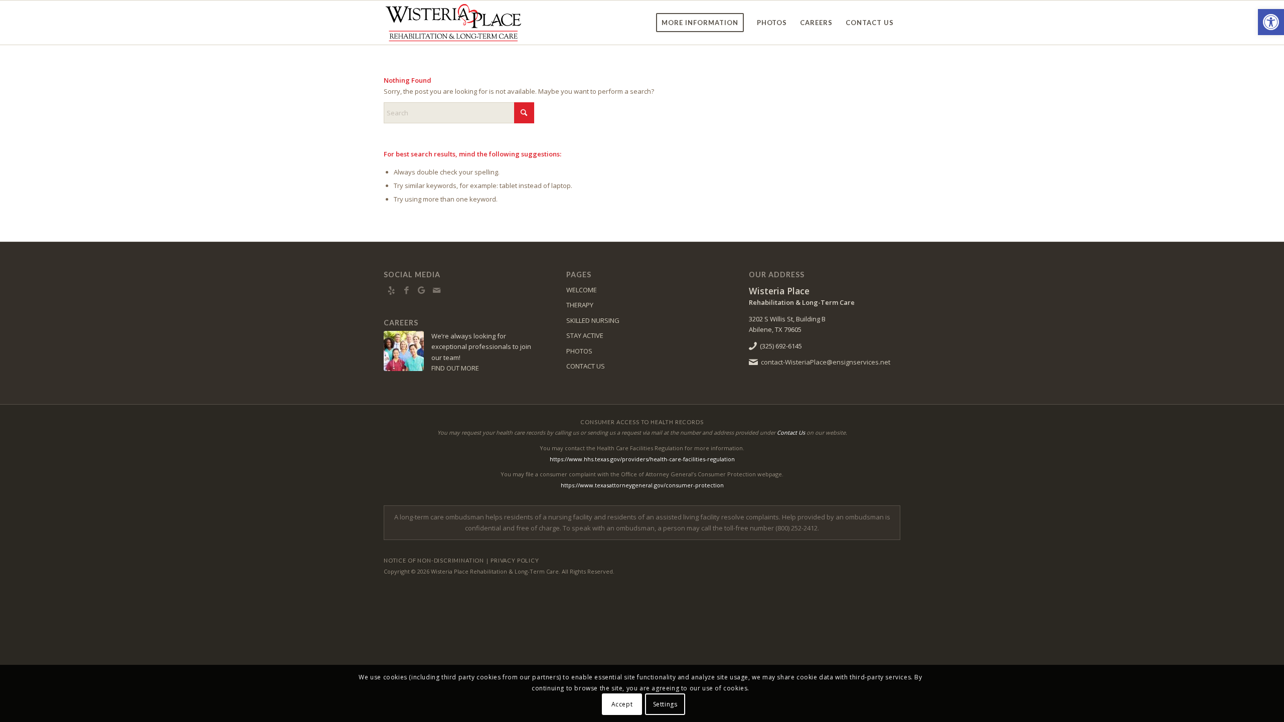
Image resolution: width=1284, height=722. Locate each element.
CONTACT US (585, 366)
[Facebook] (406, 290)
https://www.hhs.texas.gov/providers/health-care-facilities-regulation (642, 459)
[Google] (421, 290)
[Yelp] (391, 290)
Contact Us (791, 432)
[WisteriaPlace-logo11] (453, 23)
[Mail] (436, 290)
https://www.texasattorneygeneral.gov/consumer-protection (642, 485)
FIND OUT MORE (455, 368)
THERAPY (579, 304)
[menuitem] (700, 23)
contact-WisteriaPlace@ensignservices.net (825, 362)
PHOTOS (579, 350)
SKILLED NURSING (592, 320)
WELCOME (581, 289)
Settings (665, 704)
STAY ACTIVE (584, 335)
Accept (622, 704)
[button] (1271, 22)
